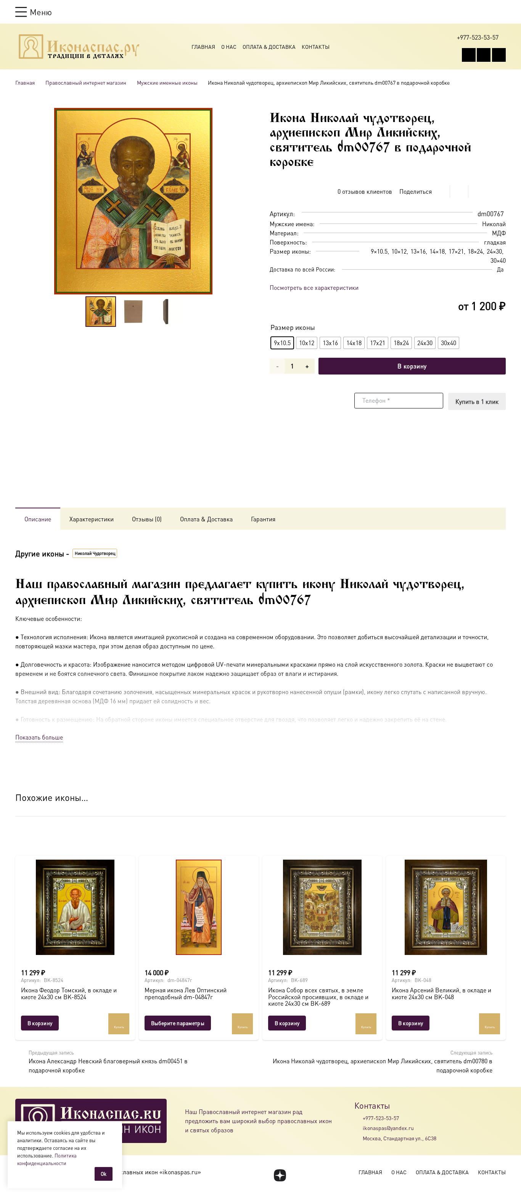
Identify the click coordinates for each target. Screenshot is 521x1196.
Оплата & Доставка (269, 46)
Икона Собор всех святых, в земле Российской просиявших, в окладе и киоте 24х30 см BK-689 (318, 996)
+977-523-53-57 (381, 1117)
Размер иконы (292, 327)
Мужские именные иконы (167, 82)
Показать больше (39, 737)
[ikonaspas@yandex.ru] (358, 1128)
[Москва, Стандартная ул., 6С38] (358, 1138)
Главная (203, 46)
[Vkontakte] (469, 55)
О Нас (228, 46)
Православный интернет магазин (85, 82)
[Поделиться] (441, 191)
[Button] (502, 11)
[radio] (282, 343)
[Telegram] (499, 55)
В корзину (411, 366)
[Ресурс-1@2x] (79, 46)
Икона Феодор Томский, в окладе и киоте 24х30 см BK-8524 (69, 993)
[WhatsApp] (483, 55)
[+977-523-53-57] (358, 1118)
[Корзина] (487, 11)
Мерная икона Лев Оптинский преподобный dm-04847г (186, 993)
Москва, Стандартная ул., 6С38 (399, 1138)
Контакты (316, 46)
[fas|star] (279, 1175)
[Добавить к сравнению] (500, 191)
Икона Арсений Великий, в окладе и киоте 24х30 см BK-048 (441, 993)
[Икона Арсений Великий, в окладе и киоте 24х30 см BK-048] (446, 907)
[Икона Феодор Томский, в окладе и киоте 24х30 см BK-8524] (75, 907)
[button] (33, 11)
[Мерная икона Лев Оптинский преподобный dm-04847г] (199, 907)
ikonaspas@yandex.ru (388, 1127)
